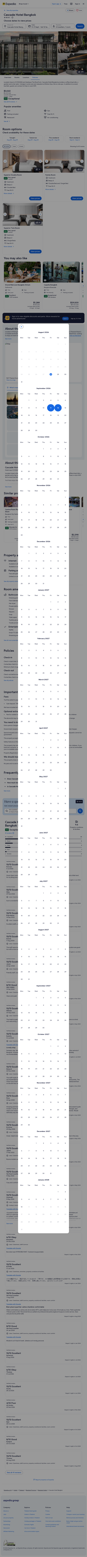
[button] (58, 344)
